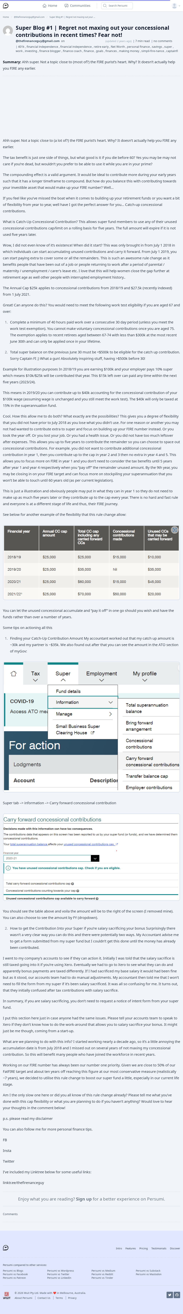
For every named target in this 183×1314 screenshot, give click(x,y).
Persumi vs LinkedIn (59, 1277)
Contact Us (44, 1298)
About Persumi (24, 1298)
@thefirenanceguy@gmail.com (38, 41)
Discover (175, 1248)
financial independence (43, 47)
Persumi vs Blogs (13, 1270)
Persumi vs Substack (148, 1270)
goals (100, 51)
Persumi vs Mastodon (149, 1274)
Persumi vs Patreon (14, 1277)
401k (21, 47)
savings (157, 47)
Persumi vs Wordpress (60, 1270)
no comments (163, 41)
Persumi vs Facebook (15, 1274)
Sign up (84, 1199)
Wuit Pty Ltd (31, 1293)
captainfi (172, 51)
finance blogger (50, 51)
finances (111, 51)
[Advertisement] (91, 107)
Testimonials (158, 1248)
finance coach (72, 51)
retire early (101, 47)
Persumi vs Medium (103, 1270)
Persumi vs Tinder (102, 1277)
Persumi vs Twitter (58, 1274)
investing (31, 51)
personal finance (138, 47)
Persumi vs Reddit (102, 1274)
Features (130, 1248)
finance (89, 51)
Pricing (143, 1248)
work (19, 51)
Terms (60, 1298)
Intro (119, 1248)
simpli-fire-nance (153, 51)
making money (129, 51)
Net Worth (118, 47)
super (168, 47)
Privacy (72, 1298)
